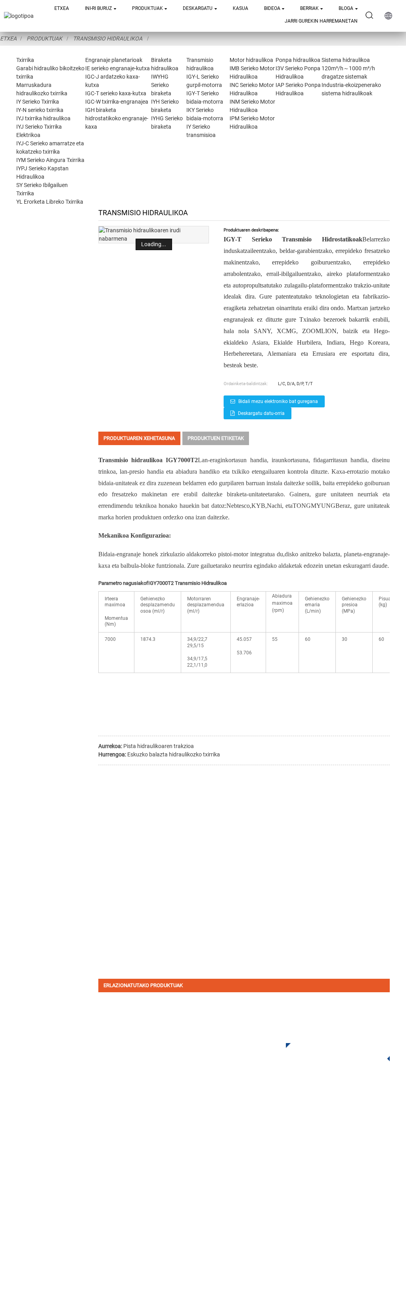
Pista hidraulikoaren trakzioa (158, 746)
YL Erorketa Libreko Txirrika (49, 202)
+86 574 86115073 (274, 1201)
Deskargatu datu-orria (261, 413)
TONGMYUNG (314, 505)
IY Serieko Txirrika (37, 101)
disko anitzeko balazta (313, 554)
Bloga (346, 8)
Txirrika (25, 60)
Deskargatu (198, 8)
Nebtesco (238, 505)
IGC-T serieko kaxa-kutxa (115, 93)
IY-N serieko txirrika (39, 110)
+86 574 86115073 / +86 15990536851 (310, 1144)
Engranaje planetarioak (113, 60)
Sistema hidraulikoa (346, 60)
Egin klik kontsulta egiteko (333, 1051)
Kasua (240, 8)
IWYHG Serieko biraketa (161, 84)
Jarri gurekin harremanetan (321, 21)
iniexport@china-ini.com (310, 1160)
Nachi (274, 505)
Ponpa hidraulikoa (298, 60)
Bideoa (272, 8)
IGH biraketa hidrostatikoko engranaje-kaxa (116, 118)
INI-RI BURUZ (98, 8)
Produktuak (147, 8)
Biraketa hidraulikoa (134, 1162)
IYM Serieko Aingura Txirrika (50, 160)
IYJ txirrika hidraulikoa (43, 118)
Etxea (61, 8)
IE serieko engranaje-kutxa (117, 68)
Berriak (309, 8)
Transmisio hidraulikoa (107, 38)
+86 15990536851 (280, 1217)
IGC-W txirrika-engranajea (116, 101)
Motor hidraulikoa (251, 60)
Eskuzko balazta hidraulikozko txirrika (173, 754)
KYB (258, 505)
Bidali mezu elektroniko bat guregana (278, 401)
